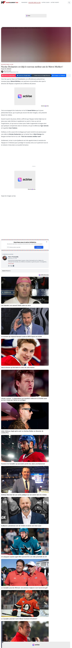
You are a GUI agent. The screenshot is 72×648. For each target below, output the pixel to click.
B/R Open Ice (8, 270)
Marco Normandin (7, 71)
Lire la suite (11, 263)
